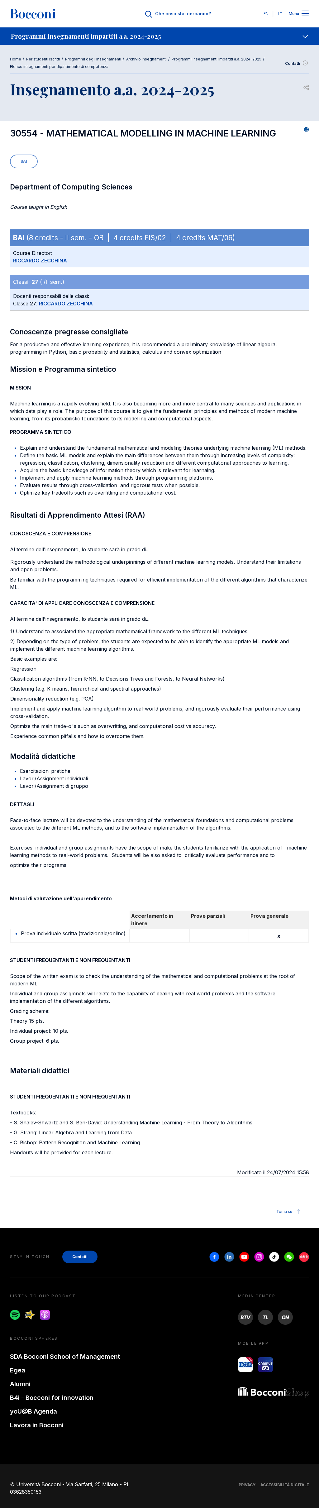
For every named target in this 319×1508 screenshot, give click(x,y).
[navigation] (159, 36)
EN (266, 13)
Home (15, 59)
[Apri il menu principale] (305, 13)
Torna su (284, 1211)
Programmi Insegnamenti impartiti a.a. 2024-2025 (216, 59)
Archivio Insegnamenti (146, 59)
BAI (24, 161)
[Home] (33, 13)
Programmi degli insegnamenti (93, 59)
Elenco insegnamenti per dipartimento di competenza (59, 66)
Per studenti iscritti (43, 59)
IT (280, 13)
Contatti (292, 63)
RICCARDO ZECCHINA (40, 260)
